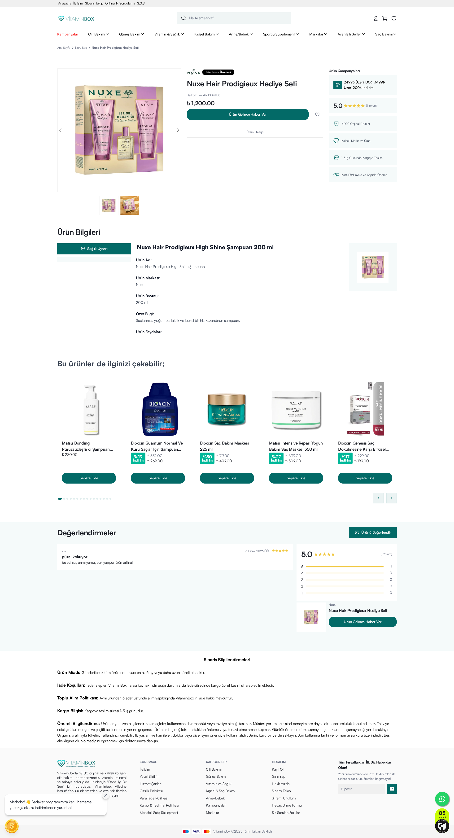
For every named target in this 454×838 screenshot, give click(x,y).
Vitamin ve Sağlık (218, 783)
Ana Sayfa (63, 47)
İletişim (78, 3)
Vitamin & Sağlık (167, 34)
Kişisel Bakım (204, 34)
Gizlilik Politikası (151, 791)
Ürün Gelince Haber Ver (248, 114)
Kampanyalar (67, 34)
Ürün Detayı (254, 132)
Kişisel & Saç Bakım (220, 791)
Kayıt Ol (278, 769)
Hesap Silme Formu (286, 805)
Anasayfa (64, 3)
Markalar (316, 34)
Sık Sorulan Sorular (286, 812)
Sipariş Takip (94, 3)
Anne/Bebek (239, 34)
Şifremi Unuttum (284, 798)
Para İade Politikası (154, 798)
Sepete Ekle (89, 478)
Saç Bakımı (384, 34)
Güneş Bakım (129, 34)
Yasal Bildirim (150, 776)
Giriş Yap (278, 776)
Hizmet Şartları (151, 783)
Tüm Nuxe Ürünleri (218, 72)
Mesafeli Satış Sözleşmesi (159, 812)
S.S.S (141, 3)
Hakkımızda (281, 783)
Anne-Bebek (215, 798)
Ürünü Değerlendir (376, 532)
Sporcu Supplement (279, 34)
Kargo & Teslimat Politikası (159, 805)
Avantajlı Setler (349, 34)
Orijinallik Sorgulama (120, 3)
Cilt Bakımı (96, 34)
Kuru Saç (81, 47)
